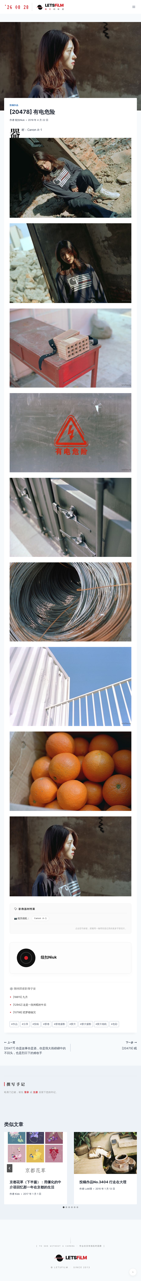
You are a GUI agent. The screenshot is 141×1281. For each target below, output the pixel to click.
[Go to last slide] (9, 1168)
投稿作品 (14, 105)
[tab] (63, 1207)
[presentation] (35, 1153)
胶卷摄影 (59, 1024)
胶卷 (46, 1024)
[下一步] (131, 1168)
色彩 (114, 1024)
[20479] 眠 (129, 1045)
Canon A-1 (40, 918)
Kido (17, 1193)
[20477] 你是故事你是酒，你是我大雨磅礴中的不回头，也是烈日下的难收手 (35, 1048)
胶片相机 (101, 1024)
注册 (35, 1092)
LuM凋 (88, 1188)
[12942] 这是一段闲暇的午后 (29, 1004)
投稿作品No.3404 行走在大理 (102, 1182)
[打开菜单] (134, 6)
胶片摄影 (85, 1024)
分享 (25, 1024)
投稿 (35, 1024)
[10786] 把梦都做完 (24, 1012)
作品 (14, 1024)
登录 (26, 1092)
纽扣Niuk (20, 120)
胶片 (72, 1024)
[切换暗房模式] (133, 1272)
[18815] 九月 (20, 997)
